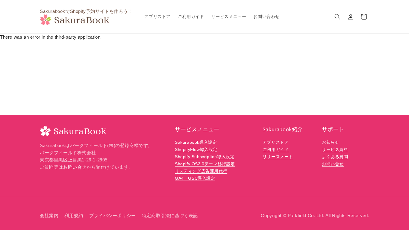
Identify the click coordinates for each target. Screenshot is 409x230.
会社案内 (49, 215)
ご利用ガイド (276, 149)
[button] (337, 16)
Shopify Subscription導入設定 (204, 156)
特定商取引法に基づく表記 (170, 215)
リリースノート (278, 156)
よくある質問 (335, 156)
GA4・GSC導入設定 (195, 178)
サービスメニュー (197, 129)
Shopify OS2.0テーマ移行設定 (205, 163)
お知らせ (330, 142)
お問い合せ (75, 167)
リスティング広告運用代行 (201, 171)
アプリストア (276, 142)
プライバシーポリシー (112, 215)
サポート (333, 129)
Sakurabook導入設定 (196, 142)
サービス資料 (335, 149)
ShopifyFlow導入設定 (196, 149)
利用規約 (73, 215)
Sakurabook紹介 (283, 129)
